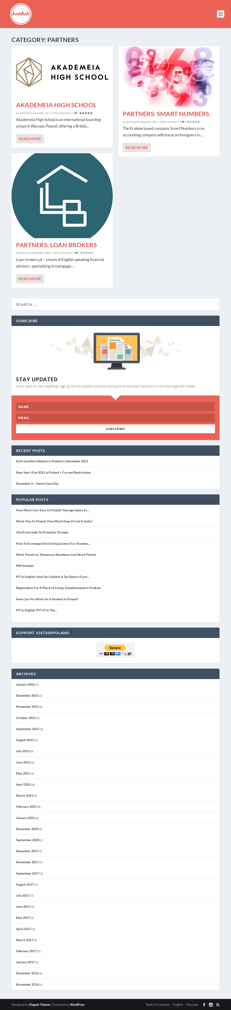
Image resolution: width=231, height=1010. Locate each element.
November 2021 (27, 706)
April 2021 (23, 784)
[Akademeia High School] (62, 72)
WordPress (77, 1004)
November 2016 (27, 984)
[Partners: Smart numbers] (168, 76)
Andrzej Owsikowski (31, 113)
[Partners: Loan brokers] (62, 195)
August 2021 (25, 740)
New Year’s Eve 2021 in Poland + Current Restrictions (53, 472)
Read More (30, 138)
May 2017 (23, 917)
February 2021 (26, 806)
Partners (66, 113)
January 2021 (25, 818)
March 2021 (24, 795)
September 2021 (27, 729)
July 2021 (23, 751)
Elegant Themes (39, 1004)
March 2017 (24, 940)
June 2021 (23, 762)
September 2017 (27, 873)
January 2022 (25, 684)
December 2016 (27, 973)
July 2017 (23, 895)
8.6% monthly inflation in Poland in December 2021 (52, 461)
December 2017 (27, 851)
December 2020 (27, 829)
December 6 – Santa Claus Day (37, 483)
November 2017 (27, 862)
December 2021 (27, 695)
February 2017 (26, 951)
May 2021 (23, 773)
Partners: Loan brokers (56, 245)
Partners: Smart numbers (166, 113)
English (178, 1004)
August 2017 (25, 884)
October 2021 (26, 718)
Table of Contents (158, 1004)
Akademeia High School (56, 105)
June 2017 (23, 906)
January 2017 (25, 962)
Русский (192, 1004)
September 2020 (27, 840)
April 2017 (23, 929)
